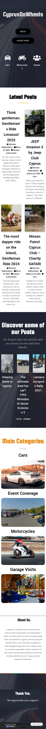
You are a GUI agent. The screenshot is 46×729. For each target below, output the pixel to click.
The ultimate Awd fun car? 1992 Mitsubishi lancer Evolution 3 (23, 395)
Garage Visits (23, 569)
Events (37, 65)
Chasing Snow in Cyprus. (7, 382)
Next (28, 419)
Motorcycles (23, 531)
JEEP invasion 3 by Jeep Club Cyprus (34, 152)
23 (24, 419)
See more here (23, 103)
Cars (7, 65)
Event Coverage (23, 493)
